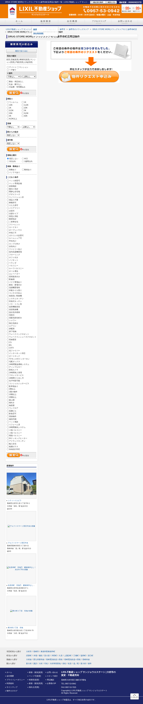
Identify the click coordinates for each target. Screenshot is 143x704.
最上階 (12, 400)
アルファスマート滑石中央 (18, 543)
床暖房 (12, 329)
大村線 (29, 659)
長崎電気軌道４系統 (72, 659)
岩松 (64, 663)
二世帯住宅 (13, 222)
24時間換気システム (17, 427)
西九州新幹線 (38, 659)
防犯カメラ (13, 370)
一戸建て (12, 70)
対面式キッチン (15, 301)
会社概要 (10, 676)
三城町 (76, 655)
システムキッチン (16, 299)
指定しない (13, 159)
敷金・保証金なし (16, 81)
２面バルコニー (15, 430)
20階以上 (12, 397)
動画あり (28, 170)
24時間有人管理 (15, 373)
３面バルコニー (15, 433)
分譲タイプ (13, 213)
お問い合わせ (52, 672)
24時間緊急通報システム (19, 364)
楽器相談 (12, 186)
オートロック (14, 356)
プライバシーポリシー (16, 680)
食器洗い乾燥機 (15, 296)
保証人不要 (13, 200)
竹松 (46, 663)
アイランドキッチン (17, 441)
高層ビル (12, 411)
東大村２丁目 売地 (15, 628)
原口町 (90, 655)
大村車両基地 (55, 663)
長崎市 (36, 651)
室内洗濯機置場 (15, 252)
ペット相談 (13, 422)
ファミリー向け (15, 249)
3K (25, 110)
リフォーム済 (14, 425)
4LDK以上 (13, 119)
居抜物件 (12, 416)
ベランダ (12, 263)
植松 (40, 655)
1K (25, 102)
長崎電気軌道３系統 (54, 659)
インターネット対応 (17, 353)
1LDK (26, 105)
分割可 (12, 211)
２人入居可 (13, 205)
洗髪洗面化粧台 (15, 318)
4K (10, 116)
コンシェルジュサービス (19, 383)
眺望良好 (12, 219)
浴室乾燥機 (13, 309)
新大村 (29, 663)
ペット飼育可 (14, 181)
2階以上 (12, 389)
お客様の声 (51, 683)
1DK (11, 105)
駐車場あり (13, 386)
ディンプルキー (15, 367)
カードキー (13, 227)
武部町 (29, 655)
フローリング (14, 255)
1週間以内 (28, 161)
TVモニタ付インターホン (19, 359)
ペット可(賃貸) (35, 676)
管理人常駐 (13, 216)
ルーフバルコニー (16, 268)
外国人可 (12, 233)
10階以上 (12, 394)
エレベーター (14, 274)
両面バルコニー (15, 435)
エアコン (12, 326)
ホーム (9, 672)
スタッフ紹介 (52, 676)
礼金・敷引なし (15, 84)
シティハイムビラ (14, 500)
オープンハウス (15, 230)
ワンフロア (13, 408)
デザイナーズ (14, 194)
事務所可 (12, 203)
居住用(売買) (38, 33)
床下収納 (12, 331)
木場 (35, 655)
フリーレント (14, 225)
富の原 (47, 655)
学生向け (12, 241)
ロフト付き (13, 257)
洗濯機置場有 (14, 287)
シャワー (12, 320)
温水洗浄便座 (14, 312)
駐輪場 (12, 279)
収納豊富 (12, 340)
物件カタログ (12, 691)
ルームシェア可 (15, 238)
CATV (11, 348)
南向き (12, 403)
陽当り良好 (13, 189)
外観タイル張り (15, 290)
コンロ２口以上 (15, 293)
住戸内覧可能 (14, 381)
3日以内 (12, 161)
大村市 (29, 651)
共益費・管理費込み (17, 87)
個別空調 (12, 419)
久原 (60, 655)
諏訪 (35, 663)
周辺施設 (50, 680)
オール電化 (13, 271)
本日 (26, 159)
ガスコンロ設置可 (16, 235)
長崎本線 (86, 659)
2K (10, 108)
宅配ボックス (14, 361)
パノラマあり (14, 172)
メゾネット (13, 260)
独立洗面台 (13, 323)
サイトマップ (12, 687)
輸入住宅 (12, 444)
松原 (70, 663)
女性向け (12, 246)
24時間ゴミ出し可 (16, 378)
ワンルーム (13, 102)
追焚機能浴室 (14, 307)
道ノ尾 (76, 663)
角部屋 (12, 405)
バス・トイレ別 (15, 304)
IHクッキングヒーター (18, 438)
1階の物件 (13, 392)
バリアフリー (14, 208)
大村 (40, 663)
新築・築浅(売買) (36, 683)
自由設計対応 (14, 449)
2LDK (11, 110)
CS (10, 342)
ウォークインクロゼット (19, 334)
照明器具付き (14, 277)
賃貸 (35, 29)
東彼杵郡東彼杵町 (48, 651)
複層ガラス (13, 447)
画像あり (12, 170)
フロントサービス (16, 375)
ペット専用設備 (15, 183)
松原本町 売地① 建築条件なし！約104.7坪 (25, 585)
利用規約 (10, 683)
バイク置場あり (15, 282)
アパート (12, 67)
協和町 (83, 655)
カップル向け (14, 244)
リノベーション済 (16, 197)
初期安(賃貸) (34, 680)
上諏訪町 (68, 655)
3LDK (26, 113)
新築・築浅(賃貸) (36, 672)
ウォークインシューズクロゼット (22, 337)
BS (10, 345)
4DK (26, 116)
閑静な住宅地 (14, 192)
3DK (11, 113)
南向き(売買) (34, 687)
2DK (26, 108)
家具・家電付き (15, 285)
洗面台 (12, 315)
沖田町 (54, 655)
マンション (23, 67)
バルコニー (13, 266)
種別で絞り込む (21, 51)
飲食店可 (12, 413)
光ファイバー (14, 351)
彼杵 (89, 663)
